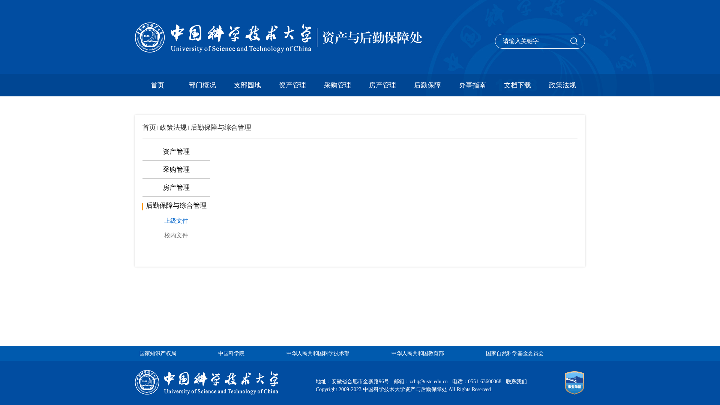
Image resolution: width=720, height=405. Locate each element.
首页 (157, 85)
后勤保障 (427, 85)
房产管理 (382, 85)
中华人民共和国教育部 (418, 353)
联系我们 (516, 381)
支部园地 (247, 85)
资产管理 (292, 85)
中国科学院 (231, 353)
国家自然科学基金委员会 (515, 353)
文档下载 (517, 85)
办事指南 (472, 85)
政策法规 (562, 85)
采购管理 (337, 85)
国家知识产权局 (158, 353)
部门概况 (202, 85)
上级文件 (176, 221)
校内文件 (176, 235)
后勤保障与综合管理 (220, 127)
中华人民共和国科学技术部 (318, 353)
